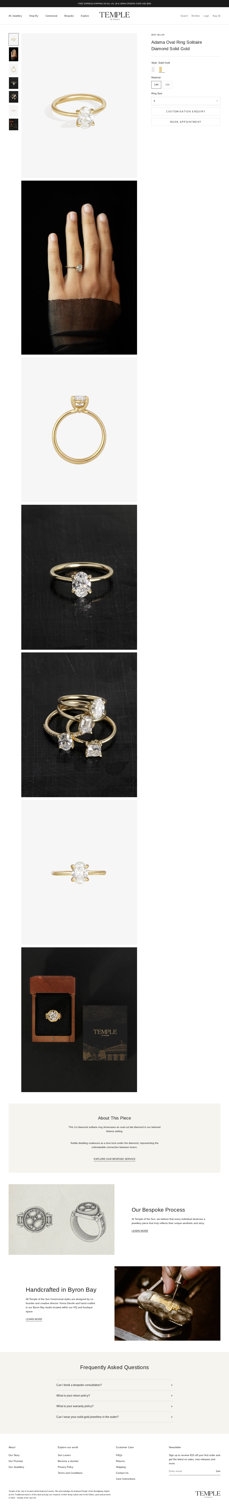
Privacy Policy (65, 1467)
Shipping (121, 1467)
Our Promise (16, 1461)
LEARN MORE (140, 1230)
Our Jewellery (16, 1467)
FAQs (119, 1455)
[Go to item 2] (14, 54)
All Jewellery (15, 16)
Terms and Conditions (70, 1472)
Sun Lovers (64, 1455)
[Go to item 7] (14, 124)
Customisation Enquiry (186, 111)
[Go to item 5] (14, 97)
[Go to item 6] (14, 110)
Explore (85, 16)
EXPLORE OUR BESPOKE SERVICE (114, 1159)
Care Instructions (125, 1478)
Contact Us (122, 1472)
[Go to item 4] (14, 83)
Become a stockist (68, 1461)
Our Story (14, 1455)
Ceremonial (51, 16)
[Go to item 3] (14, 69)
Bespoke (69, 16)
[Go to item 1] (14, 39)
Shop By (33, 16)
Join (218, 1471)
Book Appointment (185, 122)
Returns (120, 1461)
